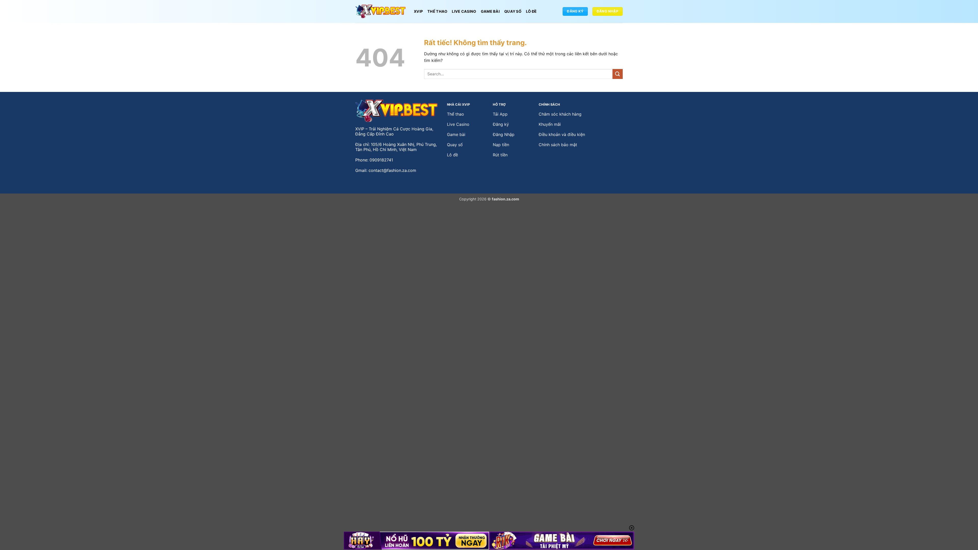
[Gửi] (618, 74)
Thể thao (437, 11)
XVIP (418, 11)
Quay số (512, 11)
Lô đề (531, 11)
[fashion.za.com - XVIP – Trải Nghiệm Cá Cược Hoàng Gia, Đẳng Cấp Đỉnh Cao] (380, 12)
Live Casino (464, 11)
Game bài (490, 11)
